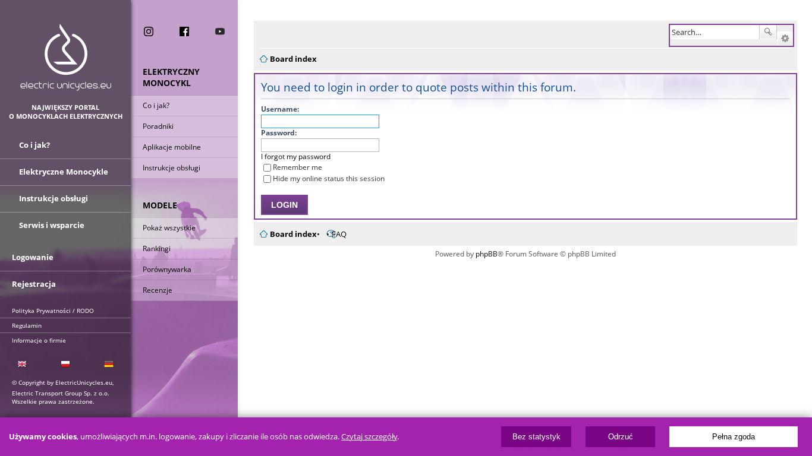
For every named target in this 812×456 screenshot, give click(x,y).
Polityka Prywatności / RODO (53, 310)
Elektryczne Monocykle (63, 171)
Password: (279, 133)
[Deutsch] (109, 364)
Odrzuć (620, 436)
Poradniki (158, 126)
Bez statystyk (536, 436)
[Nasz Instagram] (148, 31)
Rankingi (157, 248)
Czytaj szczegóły (369, 437)
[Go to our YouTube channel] (220, 31)
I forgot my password (296, 156)
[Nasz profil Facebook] (184, 31)
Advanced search (785, 38)
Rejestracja (34, 283)
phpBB (487, 254)
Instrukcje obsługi (171, 168)
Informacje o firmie (39, 340)
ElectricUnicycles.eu (65, 57)
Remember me (297, 167)
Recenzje (157, 290)
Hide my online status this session (329, 178)
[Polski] (65, 364)
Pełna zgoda (733, 436)
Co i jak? (156, 105)
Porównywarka (167, 269)
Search (768, 32)
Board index (293, 234)
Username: (280, 109)
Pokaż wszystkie (169, 228)
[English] (21, 364)
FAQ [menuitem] (339, 234)
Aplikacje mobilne (172, 147)
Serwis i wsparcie (51, 225)
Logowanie (32, 257)
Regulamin (27, 325)
